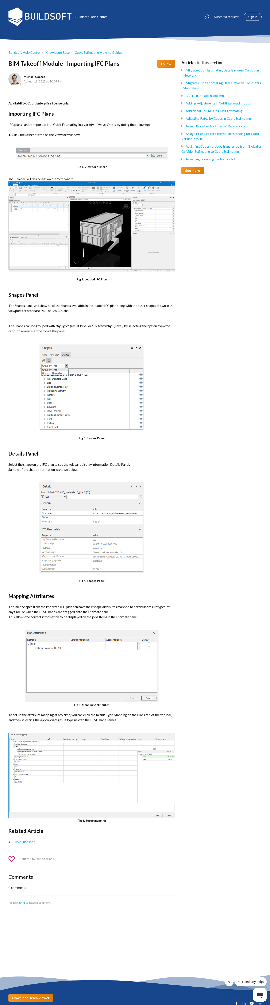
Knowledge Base (57, 52)
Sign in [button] (253, 17)
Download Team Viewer (31, 998)
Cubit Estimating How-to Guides (98, 52)
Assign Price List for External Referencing (215, 126)
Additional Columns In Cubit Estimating (214, 111)
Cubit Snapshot (24, 842)
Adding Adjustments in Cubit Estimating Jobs (218, 103)
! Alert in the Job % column (205, 95)
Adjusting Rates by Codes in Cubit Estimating (218, 118)
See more (192, 170)
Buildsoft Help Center (24, 52)
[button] (205, 17)
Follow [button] (166, 64)
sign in (21, 902)
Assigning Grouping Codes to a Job (211, 159)
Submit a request (226, 17)
